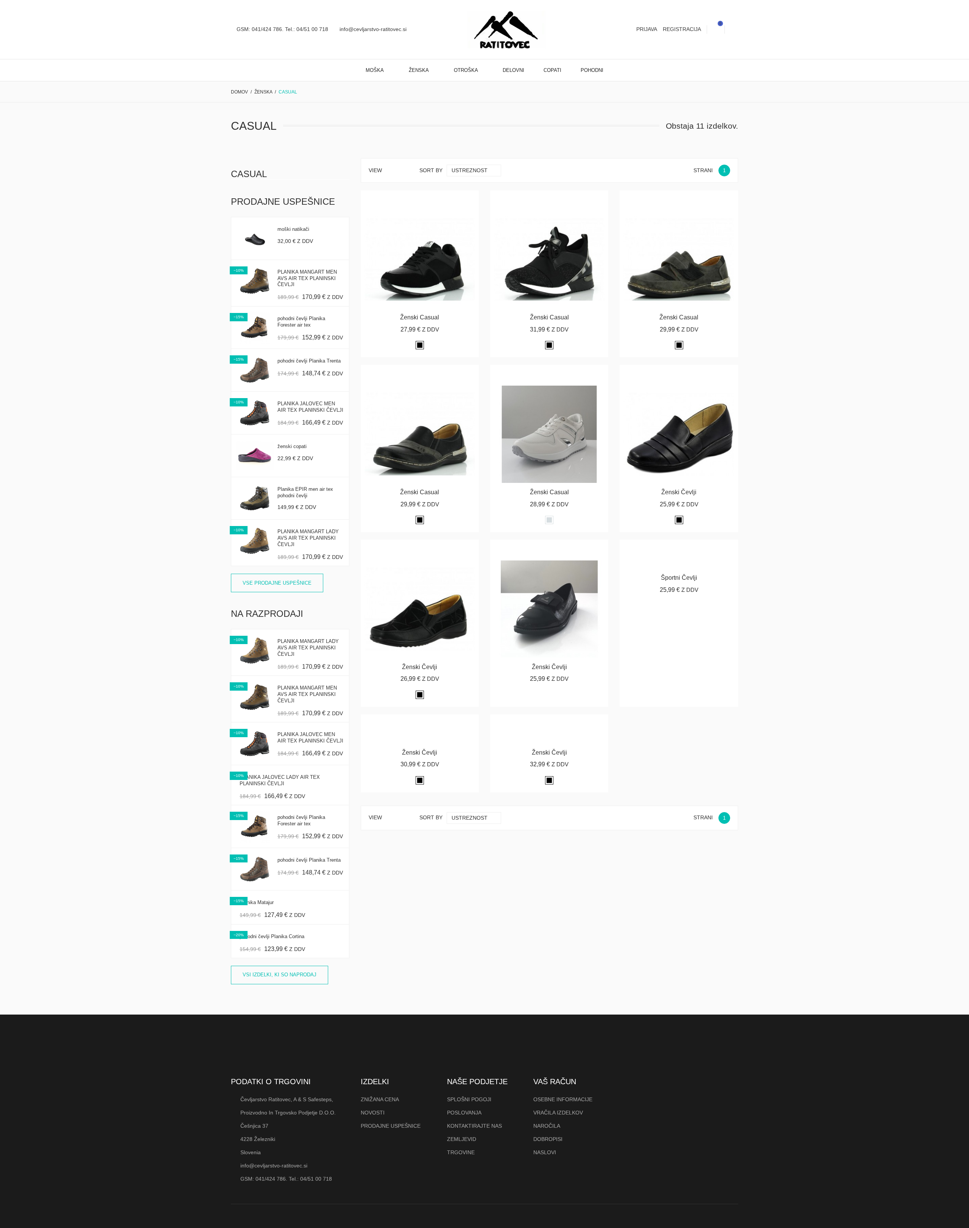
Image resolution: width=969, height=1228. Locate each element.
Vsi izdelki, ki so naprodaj (279, 974)
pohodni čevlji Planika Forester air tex (301, 322)
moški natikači (293, 229)
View (375, 170)
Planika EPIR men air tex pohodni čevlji (305, 492)
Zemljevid (461, 1139)
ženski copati (292, 446)
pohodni (592, 70)
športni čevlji (679, 577)
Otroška (466, 70)
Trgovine (461, 1152)
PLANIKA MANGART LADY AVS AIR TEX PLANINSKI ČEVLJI (308, 538)
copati (552, 70)
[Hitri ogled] (419, 198)
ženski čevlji (678, 492)
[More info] (438, 198)
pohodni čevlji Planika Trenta (309, 361)
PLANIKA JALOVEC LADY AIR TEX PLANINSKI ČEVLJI (280, 780)
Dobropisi (547, 1139)
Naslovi (544, 1152)
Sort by (430, 170)
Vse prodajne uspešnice (277, 583)
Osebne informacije (562, 1099)
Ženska (419, 70)
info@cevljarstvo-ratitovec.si (372, 29)
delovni (513, 70)
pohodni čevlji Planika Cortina (272, 936)
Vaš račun (554, 1081)
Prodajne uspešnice (391, 1126)
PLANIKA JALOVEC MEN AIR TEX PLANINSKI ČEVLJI (310, 407)
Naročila (546, 1126)
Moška (375, 70)
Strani (703, 170)
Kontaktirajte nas (474, 1126)
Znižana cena (380, 1099)
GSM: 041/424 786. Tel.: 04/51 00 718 (281, 29)
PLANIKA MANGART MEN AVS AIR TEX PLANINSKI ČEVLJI (307, 278)
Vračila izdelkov (558, 1113)
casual (249, 174)
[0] (716, 29)
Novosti (373, 1113)
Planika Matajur (257, 902)
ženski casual (419, 317)
